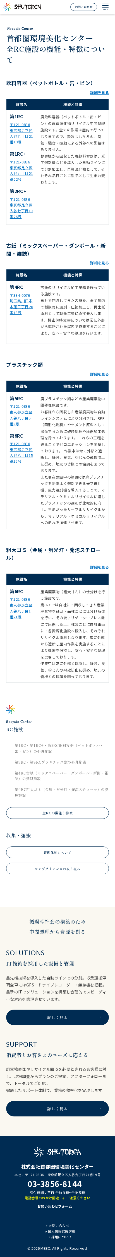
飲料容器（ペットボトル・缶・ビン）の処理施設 (59, 748)
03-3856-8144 (55, 1183)
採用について (61, 1236)
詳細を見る (99, 92)
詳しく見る (57, 1017)
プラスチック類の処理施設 (50, 762)
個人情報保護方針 (61, 1231)
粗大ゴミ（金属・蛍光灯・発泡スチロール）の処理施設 (62, 792)
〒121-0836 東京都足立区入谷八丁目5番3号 (21, 415)
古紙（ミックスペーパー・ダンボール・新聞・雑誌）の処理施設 (61, 775)
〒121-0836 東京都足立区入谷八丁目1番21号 (21, 608)
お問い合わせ (83, 7)
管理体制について (58, 852)
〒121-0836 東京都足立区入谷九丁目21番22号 (21, 170)
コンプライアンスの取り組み (57, 868)
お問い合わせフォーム (54, 1206)
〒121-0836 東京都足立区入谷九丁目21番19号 (21, 133)
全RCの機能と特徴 (57, 812)
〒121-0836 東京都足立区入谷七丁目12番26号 (21, 208)
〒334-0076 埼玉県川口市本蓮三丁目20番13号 (21, 304)
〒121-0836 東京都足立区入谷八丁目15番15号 (21, 452)
